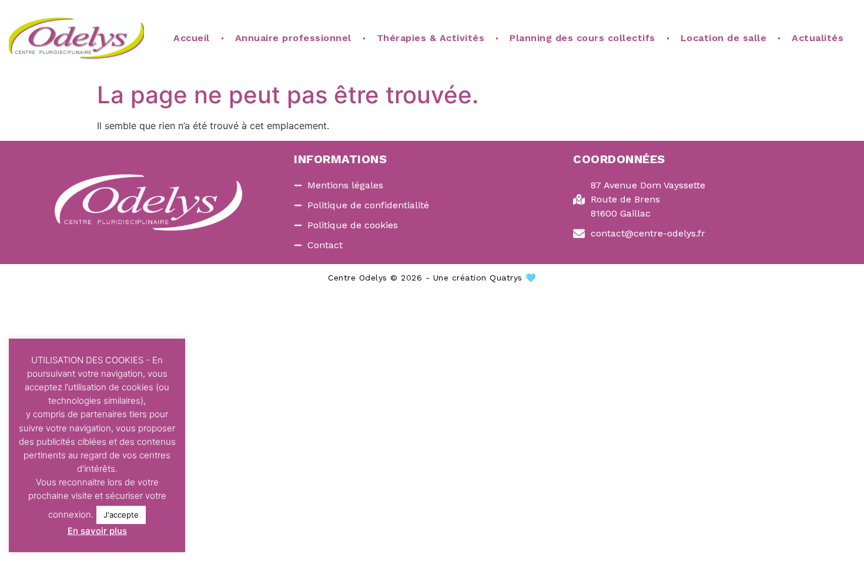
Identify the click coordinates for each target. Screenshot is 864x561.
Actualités (817, 37)
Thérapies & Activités (431, 37)
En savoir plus (97, 530)
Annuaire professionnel (293, 37)
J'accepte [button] (121, 514)
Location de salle (724, 37)
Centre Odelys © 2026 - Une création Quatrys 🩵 (432, 277)
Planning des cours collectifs (582, 37)
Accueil (191, 37)
